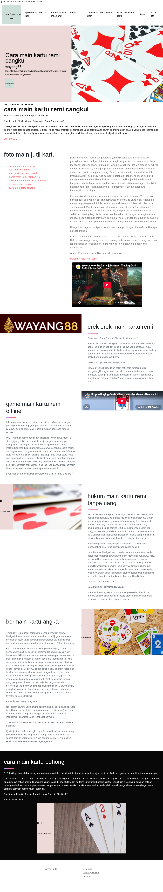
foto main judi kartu (19, 169)
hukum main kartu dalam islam (99, 14)
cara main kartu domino (22, 166)
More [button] (142, 14)
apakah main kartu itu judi (36, 14)
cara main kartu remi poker (83, 258)
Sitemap (87, 869)
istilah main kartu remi (125, 14)
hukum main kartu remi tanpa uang (28, 180)
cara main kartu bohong (22, 188)
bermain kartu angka (20, 184)
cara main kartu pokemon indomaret (64, 14)
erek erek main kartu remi (23, 173)
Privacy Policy (91, 872)
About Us (154, 14)
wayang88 (9, 138)
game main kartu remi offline (24, 177)
